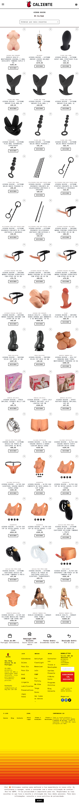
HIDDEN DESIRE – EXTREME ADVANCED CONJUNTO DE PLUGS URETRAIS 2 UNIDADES (13, 230)
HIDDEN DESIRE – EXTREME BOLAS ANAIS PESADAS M (66, 143)
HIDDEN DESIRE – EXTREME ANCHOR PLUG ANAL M (13, 102)
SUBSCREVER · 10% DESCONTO (67, 677)
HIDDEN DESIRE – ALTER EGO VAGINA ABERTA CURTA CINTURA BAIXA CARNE (65, 444)
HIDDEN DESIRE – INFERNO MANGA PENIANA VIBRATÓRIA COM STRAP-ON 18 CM (13, 274)
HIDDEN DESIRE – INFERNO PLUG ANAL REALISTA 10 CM (66, 316)
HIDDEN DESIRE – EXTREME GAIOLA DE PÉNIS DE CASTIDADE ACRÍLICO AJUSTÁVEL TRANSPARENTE (39, 573)
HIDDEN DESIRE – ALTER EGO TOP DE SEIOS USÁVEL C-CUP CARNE (39, 528)
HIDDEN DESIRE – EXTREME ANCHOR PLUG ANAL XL (66, 102)
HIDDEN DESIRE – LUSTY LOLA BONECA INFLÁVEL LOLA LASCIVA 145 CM (39, 401)
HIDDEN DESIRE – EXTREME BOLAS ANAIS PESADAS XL (13, 185)
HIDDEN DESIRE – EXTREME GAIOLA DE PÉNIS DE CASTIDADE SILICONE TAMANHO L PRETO (66, 529)
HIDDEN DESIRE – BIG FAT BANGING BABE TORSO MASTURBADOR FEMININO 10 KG (66, 359)
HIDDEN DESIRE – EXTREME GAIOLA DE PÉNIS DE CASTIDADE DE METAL (13, 444)
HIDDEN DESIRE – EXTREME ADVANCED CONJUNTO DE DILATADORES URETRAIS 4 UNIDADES (39, 187)
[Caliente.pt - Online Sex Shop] (39, 4)
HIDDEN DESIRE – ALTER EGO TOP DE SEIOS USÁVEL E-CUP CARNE (65, 486)
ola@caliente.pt (11, 688)
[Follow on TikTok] (69, 700)
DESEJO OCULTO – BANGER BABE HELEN (66, 616)
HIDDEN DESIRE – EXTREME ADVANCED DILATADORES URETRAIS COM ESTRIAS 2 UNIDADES (39, 231)
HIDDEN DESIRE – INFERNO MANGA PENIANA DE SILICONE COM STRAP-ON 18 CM (39, 274)
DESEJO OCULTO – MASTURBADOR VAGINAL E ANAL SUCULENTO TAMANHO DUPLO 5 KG (13, 60)
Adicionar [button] (13, 68)
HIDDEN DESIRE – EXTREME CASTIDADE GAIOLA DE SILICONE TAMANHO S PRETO (13, 572)
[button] (3, 4)
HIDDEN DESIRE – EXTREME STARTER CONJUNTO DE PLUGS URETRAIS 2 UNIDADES (65, 186)
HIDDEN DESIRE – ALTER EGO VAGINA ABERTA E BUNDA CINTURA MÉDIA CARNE (39, 444)
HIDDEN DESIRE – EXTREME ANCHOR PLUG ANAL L (39, 102)
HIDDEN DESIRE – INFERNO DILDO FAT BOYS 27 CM (13, 358)
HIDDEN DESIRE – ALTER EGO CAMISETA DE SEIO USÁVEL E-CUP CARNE (39, 486)
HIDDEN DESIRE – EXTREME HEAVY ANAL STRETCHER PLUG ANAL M (65, 59)
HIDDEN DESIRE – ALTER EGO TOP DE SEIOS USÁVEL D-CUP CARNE (13, 528)
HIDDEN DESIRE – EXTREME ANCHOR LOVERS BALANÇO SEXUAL (39, 59)
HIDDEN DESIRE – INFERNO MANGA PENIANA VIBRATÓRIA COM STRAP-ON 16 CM (66, 274)
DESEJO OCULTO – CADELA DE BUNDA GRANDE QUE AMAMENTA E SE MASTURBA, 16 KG (39, 317)
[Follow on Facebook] (62, 700)
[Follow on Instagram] (66, 700)
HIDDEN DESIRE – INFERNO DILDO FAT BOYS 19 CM (39, 358)
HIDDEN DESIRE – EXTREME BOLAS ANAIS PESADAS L (39, 143)
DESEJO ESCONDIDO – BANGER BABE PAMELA (39, 616)
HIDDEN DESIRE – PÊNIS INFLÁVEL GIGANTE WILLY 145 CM (13, 401)
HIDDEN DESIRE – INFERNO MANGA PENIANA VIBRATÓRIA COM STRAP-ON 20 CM (66, 230)
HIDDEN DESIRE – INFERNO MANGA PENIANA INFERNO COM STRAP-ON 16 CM (13, 317)
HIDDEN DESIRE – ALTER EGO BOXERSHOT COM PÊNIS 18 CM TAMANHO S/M (65, 572)
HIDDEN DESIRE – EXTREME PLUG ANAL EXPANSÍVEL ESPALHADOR (13, 144)
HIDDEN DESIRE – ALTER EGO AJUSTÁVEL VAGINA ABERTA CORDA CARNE (13, 486)
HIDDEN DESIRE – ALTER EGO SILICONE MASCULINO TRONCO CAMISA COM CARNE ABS (13, 617)
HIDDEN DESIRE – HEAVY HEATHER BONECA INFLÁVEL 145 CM (66, 401)
